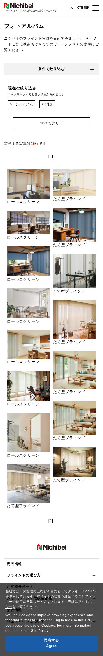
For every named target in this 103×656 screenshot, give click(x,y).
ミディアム (23, 104)
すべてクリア (51, 123)
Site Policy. (40, 631)
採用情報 (83, 8)
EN (70, 7)
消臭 (48, 104)
